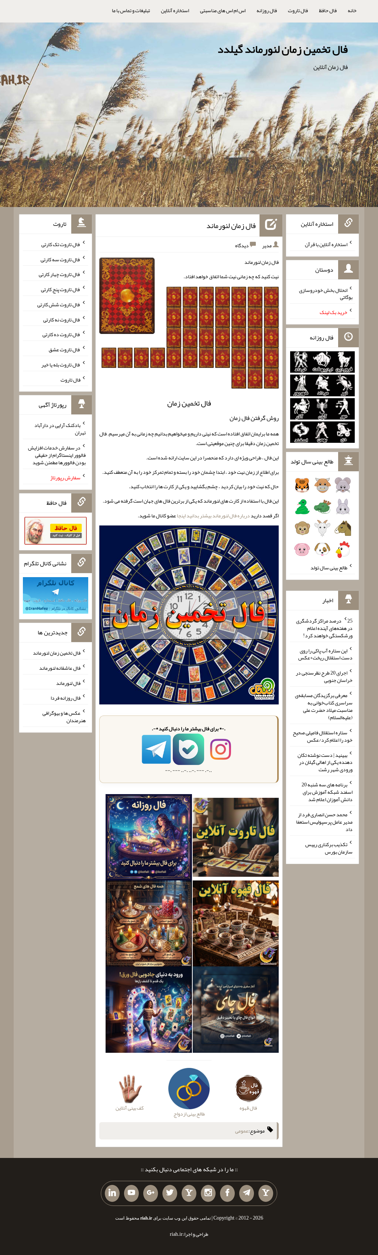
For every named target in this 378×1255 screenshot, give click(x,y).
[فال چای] (236, 1011)
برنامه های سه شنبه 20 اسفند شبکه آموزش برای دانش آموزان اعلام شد (327, 791)
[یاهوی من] (265, 1193)
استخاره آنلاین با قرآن (326, 244)
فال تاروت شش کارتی (58, 304)
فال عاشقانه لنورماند (59, 668)
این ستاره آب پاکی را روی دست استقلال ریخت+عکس (325, 654)
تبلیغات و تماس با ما (131, 10)
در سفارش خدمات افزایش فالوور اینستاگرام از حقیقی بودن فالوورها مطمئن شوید (57, 455)
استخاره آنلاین (175, 10)
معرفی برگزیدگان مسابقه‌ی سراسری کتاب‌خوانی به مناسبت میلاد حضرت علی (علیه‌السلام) (324, 706)
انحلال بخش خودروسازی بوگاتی (326, 293)
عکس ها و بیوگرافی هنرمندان (64, 716)
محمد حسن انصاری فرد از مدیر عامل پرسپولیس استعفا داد (324, 821)
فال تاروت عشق (64, 349)
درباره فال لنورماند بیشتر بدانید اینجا (213, 515)
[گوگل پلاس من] (150, 1193)
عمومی (241, 1130)
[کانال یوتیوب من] (131, 1193)
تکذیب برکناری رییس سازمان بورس (329, 848)
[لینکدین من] (112, 1193)
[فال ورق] (149, 1011)
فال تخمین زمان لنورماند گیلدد (282, 49)
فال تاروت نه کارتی (61, 319)
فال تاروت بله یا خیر (60, 364)
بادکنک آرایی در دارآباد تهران (60, 429)
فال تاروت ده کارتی (61, 334)
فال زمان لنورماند (231, 225)
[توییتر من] (169, 1193)
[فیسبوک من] (227, 1193)
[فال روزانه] (149, 839)
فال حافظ (328, 10)
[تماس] (189, 1193)
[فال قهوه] (236, 925)
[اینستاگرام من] (208, 1193)
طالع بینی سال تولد (328, 567)
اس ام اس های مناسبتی (222, 10)
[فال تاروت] (236, 839)
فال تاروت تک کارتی (60, 244)
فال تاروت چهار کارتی (59, 274)
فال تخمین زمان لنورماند (56, 653)
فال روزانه (267, 10)
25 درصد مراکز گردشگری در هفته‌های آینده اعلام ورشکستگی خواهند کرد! (324, 628)
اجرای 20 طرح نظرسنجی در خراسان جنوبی (324, 676)
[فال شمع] (149, 925)
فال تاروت (298, 10)
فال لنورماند (68, 683)
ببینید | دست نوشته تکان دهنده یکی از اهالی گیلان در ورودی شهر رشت (325, 762)
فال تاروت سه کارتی (60, 259)
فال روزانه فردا (65, 698)
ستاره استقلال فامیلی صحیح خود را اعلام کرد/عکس (323, 736)
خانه (352, 10)
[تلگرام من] (246, 1193)
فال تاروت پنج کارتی (60, 289)
